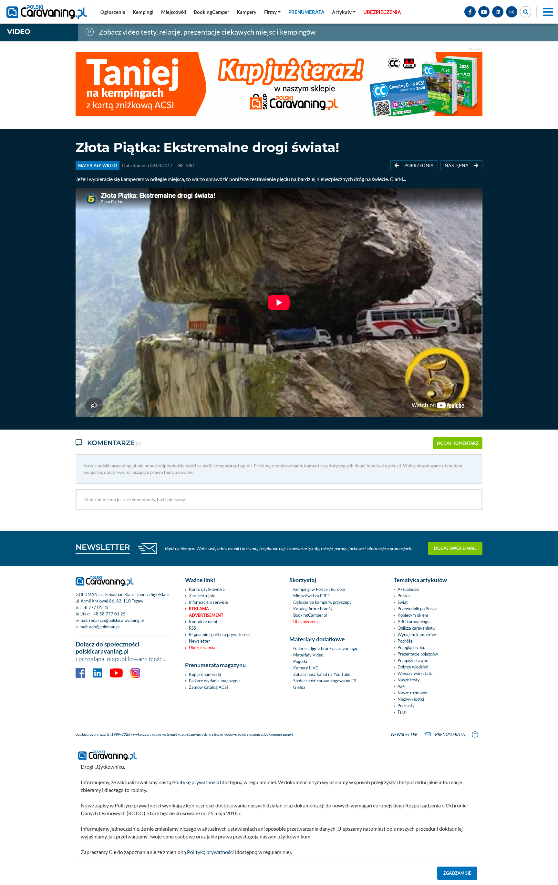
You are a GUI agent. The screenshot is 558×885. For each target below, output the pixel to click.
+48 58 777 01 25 (108, 613)
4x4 (401, 686)
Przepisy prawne (413, 660)
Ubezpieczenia (202, 647)
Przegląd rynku (411, 647)
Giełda (299, 687)
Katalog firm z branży (313, 608)
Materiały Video (308, 654)
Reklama (199, 608)
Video (18, 31)
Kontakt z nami (203, 621)
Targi (402, 712)
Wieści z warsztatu (415, 673)
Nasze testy (409, 679)
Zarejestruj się (202, 595)
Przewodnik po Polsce (418, 608)
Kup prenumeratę (205, 674)
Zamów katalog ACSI (208, 687)
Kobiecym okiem (413, 615)
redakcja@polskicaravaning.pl (116, 620)
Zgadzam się (457, 873)
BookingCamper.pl (310, 615)
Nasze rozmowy (412, 692)
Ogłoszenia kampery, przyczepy (322, 602)
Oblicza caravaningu (416, 628)
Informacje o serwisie (208, 602)
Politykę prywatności (195, 782)
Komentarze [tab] (114, 443)
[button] (343, 12)
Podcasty (406, 705)
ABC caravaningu (413, 621)
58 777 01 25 (95, 607)
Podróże (405, 641)
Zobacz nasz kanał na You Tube (321, 674)
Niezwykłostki (411, 699)
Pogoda (300, 661)
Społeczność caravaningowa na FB (324, 680)
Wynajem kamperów (417, 634)
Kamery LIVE (305, 667)
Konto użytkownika (207, 589)
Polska (404, 595)
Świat (403, 602)
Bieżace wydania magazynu (214, 680)
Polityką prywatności (210, 852)
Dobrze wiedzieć (413, 666)
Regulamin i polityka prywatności (219, 634)
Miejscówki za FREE (311, 595)
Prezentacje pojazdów (418, 653)
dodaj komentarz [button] (458, 443)
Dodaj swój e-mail (455, 548)
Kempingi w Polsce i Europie (319, 589)
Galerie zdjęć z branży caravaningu (325, 648)
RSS (192, 628)
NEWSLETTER (103, 547)
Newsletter (199, 641)
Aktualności (408, 589)
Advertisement (206, 615)
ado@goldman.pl (104, 626)
